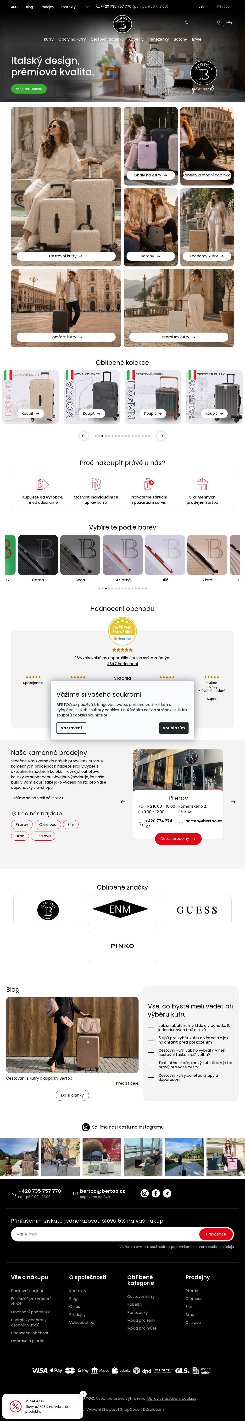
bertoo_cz (144, 1193)
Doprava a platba (28, 1341)
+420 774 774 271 (158, 823)
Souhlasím (174, 728)
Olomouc (47, 824)
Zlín (70, 824)
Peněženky (137, 1312)
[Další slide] (161, 436)
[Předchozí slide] (84, 436)
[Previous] (123, 802)
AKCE (15, 7)
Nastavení (71, 728)
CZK (201, 6)
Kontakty (68, 7)
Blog (29, 7)
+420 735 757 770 (39, 1191)
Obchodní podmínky (30, 1312)
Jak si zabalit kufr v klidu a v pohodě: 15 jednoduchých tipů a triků (194, 1027)
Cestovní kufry (141, 1296)
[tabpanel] (30, 397)
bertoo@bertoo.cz (203, 821)
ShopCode (130, 1409)
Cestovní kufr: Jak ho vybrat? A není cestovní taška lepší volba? (192, 1052)
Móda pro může (142, 1328)
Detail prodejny (174, 838)
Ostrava (43, 836)
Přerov (22, 824)
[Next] (233, 802)
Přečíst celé (127, 1083)
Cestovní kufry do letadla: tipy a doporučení (188, 1077)
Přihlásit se (216, 1234)
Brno (20, 836)
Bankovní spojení (27, 1291)
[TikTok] (167, 1193)
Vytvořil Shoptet (101, 1409)
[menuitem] (48, 39)
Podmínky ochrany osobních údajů (29, 1322)
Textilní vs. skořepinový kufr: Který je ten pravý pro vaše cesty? (196, 1065)
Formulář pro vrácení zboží (31, 1301)
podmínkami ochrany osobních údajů (202, 1246)
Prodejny (47, 7)
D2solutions (153, 1409)
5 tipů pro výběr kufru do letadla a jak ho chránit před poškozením (193, 1040)
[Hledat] (187, 23)
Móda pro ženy (141, 1320)
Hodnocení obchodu (30, 1333)
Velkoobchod (81, 1322)
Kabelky (134, 1304)
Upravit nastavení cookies (171, 1398)
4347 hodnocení (122, 664)
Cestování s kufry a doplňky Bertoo (39, 1078)
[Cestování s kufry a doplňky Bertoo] (72, 1035)
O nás (74, 1306)
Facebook (156, 1193)
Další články (72, 1095)
